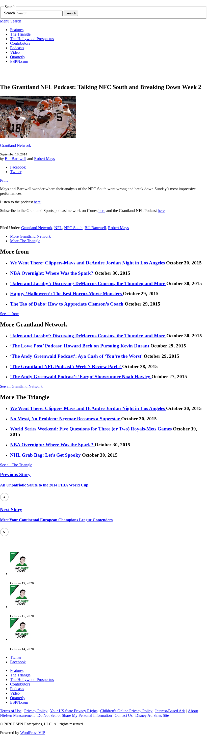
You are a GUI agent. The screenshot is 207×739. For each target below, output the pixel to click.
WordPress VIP (32, 732)
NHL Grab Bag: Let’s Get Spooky (46, 455)
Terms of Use (10, 711)
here (37, 202)
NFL (58, 228)
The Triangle (20, 34)
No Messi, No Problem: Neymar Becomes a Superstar (65, 418)
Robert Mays (44, 158)
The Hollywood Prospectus (32, 39)
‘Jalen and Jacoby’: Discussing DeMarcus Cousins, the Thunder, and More (88, 283)
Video (15, 52)
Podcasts (17, 48)
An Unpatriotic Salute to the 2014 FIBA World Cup (44, 485)
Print (4, 180)
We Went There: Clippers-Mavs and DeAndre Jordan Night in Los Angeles (88, 262)
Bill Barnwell (15, 158)
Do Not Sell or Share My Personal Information (74, 715)
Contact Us (124, 715)
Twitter (15, 172)
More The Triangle (25, 241)
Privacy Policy (35, 711)
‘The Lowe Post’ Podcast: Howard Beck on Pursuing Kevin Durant (80, 345)
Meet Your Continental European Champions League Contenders (56, 520)
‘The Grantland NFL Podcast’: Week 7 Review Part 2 (66, 366)
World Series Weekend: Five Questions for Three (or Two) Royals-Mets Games (91, 428)
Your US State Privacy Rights (73, 711)
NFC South (73, 228)
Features (16, 30)
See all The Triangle (16, 465)
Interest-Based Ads (170, 711)
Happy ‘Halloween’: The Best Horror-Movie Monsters (66, 293)
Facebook (18, 167)
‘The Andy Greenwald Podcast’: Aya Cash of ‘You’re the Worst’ (77, 356)
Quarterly (17, 57)
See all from (9, 314)
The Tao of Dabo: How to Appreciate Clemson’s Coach (67, 304)
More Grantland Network (30, 236)
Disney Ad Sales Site (152, 715)
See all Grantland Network (21, 386)
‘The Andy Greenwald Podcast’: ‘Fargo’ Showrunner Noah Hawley (80, 376)
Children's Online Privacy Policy (126, 711)
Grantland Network (15, 145)
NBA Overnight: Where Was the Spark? (52, 273)
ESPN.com (19, 61)
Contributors (20, 43)
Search (9, 13)
